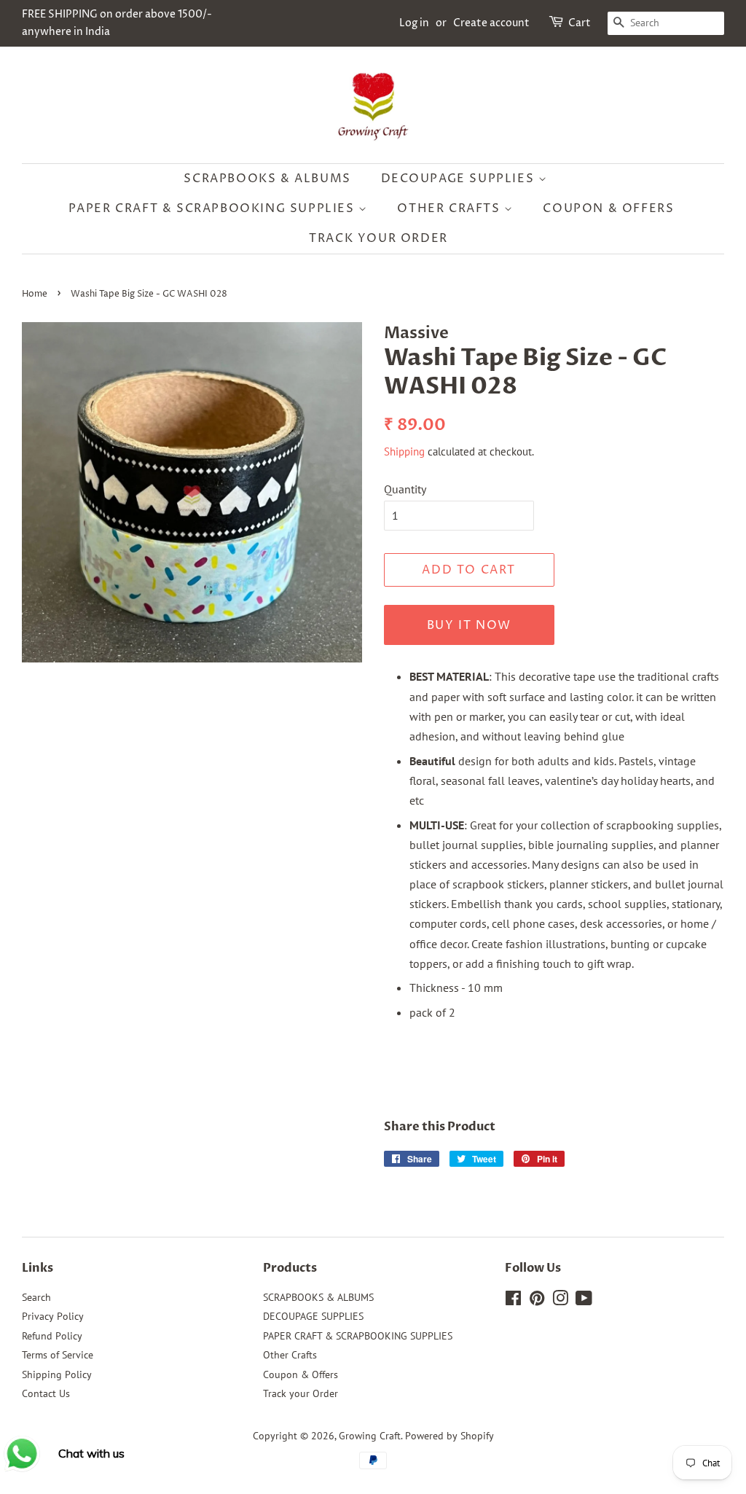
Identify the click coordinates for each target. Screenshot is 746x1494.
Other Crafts (450, 208)
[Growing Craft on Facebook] (513, 1300)
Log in (414, 23)
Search (36, 1297)
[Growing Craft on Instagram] (560, 1300)
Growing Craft (370, 1435)
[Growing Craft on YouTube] (584, 1300)
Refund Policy (52, 1335)
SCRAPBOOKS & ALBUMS (267, 179)
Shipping (404, 451)
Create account (491, 23)
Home (34, 294)
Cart (579, 23)
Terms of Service (57, 1354)
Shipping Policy (57, 1374)
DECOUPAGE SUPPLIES (459, 179)
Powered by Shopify (449, 1435)
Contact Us (46, 1393)
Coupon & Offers (608, 208)
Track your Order (378, 238)
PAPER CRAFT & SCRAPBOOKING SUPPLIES (213, 208)
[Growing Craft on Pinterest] (537, 1300)
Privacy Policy (53, 1316)
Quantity (405, 489)
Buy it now (469, 625)
